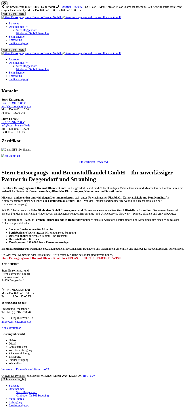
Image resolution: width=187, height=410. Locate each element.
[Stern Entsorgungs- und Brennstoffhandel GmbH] (61, 17)
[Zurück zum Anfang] (4, 3)
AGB (46, 369)
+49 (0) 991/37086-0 (72, 6)
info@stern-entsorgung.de (16, 106)
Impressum (7, 369)
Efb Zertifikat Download (93, 161)
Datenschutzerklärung (28, 369)
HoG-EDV (89, 375)
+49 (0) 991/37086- (12, 122)
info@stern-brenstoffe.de (15, 125)
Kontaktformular (11, 327)
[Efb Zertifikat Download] (10, 155)
